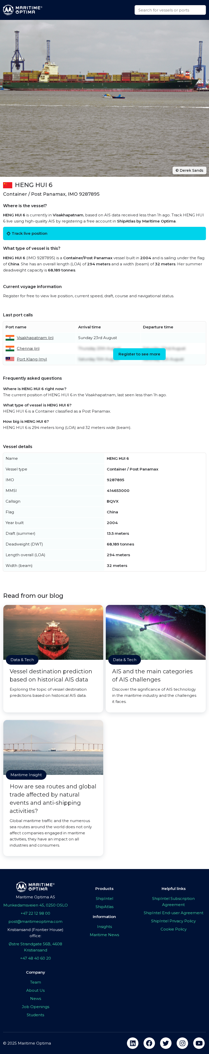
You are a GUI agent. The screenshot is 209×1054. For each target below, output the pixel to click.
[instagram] (182, 1043)
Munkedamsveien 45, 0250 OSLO (35, 905)
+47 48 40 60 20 (35, 958)
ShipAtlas (104, 906)
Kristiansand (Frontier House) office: (35, 932)
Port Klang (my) (32, 359)
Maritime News (104, 934)
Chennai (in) (28, 348)
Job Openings (35, 1006)
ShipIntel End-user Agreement (173, 912)
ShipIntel (104, 898)
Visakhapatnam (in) (35, 337)
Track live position (29, 233)
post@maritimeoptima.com (35, 921)
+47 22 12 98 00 (35, 913)
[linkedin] (132, 1043)
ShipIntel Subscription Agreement (173, 901)
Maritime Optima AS (35, 897)
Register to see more (139, 354)
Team (35, 982)
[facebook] (149, 1043)
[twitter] (166, 1043)
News (35, 998)
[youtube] (199, 1043)
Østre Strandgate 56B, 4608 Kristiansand (35, 946)
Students (35, 1014)
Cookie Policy (174, 929)
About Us (35, 990)
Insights (104, 926)
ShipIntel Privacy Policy (173, 921)
